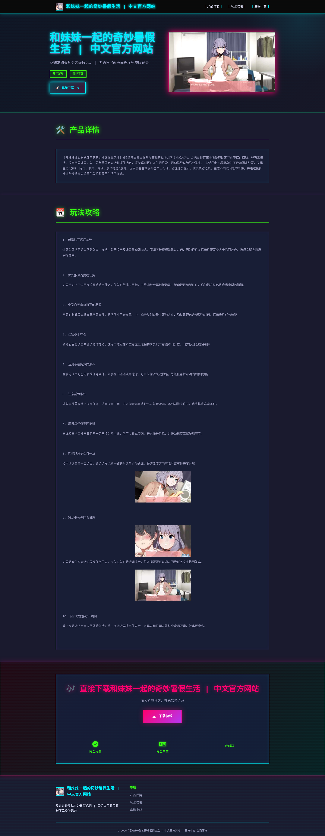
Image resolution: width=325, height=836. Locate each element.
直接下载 (260, 6)
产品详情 (213, 6)
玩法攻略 (237, 6)
